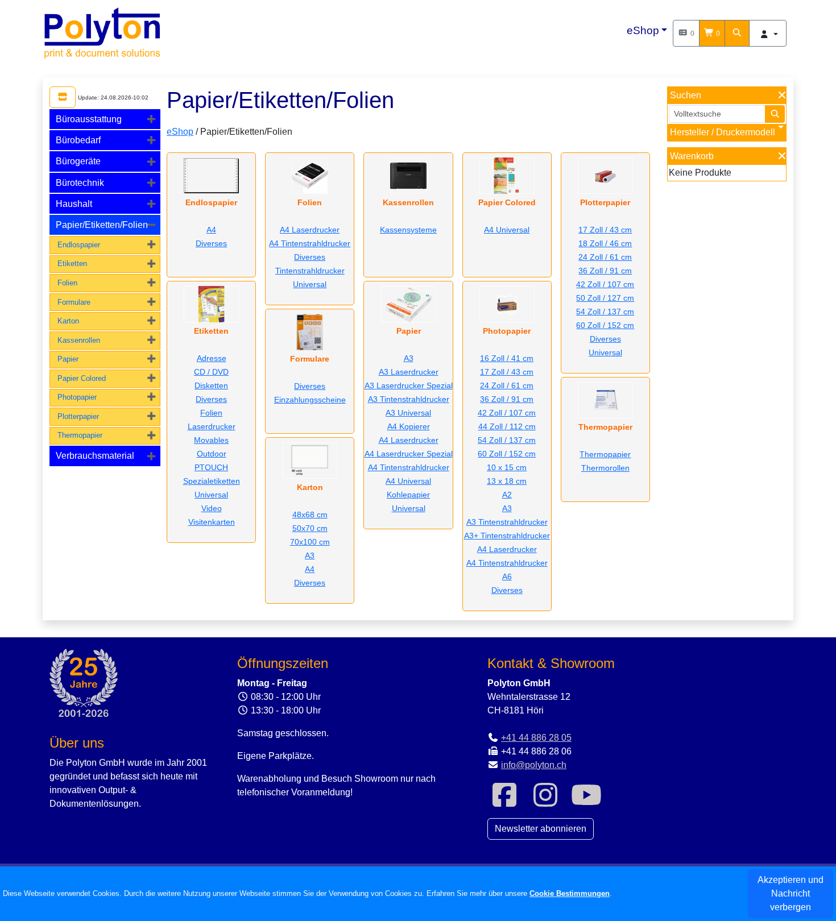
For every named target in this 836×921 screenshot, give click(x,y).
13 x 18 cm (507, 481)
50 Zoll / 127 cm (605, 297)
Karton (68, 321)
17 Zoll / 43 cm (506, 371)
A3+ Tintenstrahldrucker (507, 535)
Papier (67, 359)
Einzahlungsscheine (310, 399)
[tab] (104, 119)
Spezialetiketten (211, 481)
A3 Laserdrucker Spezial (409, 385)
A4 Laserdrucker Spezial (409, 453)
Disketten (211, 385)
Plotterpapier (78, 416)
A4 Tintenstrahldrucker (309, 243)
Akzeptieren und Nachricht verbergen (790, 893)
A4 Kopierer (408, 426)
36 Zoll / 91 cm (506, 399)
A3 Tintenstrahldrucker (408, 399)
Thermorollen (605, 467)
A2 (507, 494)
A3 (309, 555)
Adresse (211, 358)
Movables (211, 440)
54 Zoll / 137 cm (507, 440)
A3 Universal (408, 412)
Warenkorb (692, 156)
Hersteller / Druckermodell (722, 132)
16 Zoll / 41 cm (506, 358)
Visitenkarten (211, 521)
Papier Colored (81, 378)
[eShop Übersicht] (62, 97)
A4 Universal (408, 481)
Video (211, 508)
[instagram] (545, 802)
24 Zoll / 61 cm (506, 385)
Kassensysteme (408, 229)
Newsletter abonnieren (540, 828)
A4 (211, 229)
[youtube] (586, 802)
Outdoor (211, 453)
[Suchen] (737, 33)
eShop (643, 30)
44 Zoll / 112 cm (507, 426)
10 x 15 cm (507, 467)
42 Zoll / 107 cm (507, 412)
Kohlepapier (408, 494)
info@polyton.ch (533, 765)
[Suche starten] (775, 114)
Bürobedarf (78, 140)
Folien (67, 283)
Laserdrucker (211, 426)
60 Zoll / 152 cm (507, 453)
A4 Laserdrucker (310, 229)
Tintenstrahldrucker (310, 270)
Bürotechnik (80, 183)
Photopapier (77, 397)
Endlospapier (78, 244)
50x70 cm (310, 528)
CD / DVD (211, 371)
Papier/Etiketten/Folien (102, 225)
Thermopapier (79, 435)
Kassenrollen (78, 340)
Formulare (73, 302)
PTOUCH (211, 467)
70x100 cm (310, 541)
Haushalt (74, 204)
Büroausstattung (89, 119)
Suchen (685, 95)
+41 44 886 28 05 (536, 737)
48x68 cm (310, 514)
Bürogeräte (78, 161)
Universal (211, 494)
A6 (507, 576)
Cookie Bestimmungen (569, 893)
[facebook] (504, 802)
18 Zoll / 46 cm (605, 243)
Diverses (211, 243)
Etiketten (72, 263)
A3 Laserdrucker (408, 371)
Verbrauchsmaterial (95, 455)
